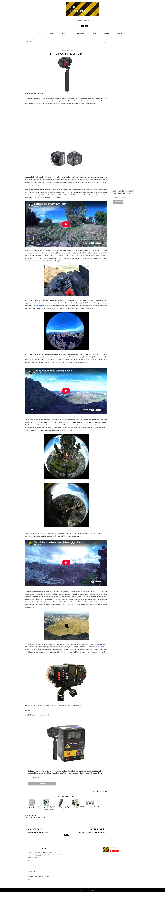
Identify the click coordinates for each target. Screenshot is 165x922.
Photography (33, 817)
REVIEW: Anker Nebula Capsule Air (64, 808)
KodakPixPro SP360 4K (43, 306)
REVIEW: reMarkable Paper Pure (34, 807)
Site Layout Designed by (82, 890)
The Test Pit (85, 885)
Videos (40, 817)
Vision (45, 817)
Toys (94, 33)
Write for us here (32, 871)
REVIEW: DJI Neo (94, 807)
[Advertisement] (66, 123)
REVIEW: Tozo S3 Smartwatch (79, 807)
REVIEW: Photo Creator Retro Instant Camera (49, 808)
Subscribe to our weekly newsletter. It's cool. (123, 192)
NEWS (52, 33)
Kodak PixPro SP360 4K (99, 647)
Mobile (119, 33)
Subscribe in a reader (33, 880)
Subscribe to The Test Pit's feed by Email (38, 876)
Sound (106, 33)
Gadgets (80, 33)
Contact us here (32, 861)
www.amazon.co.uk (42, 715)
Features (65, 33)
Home (40, 33)
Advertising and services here (35, 866)
